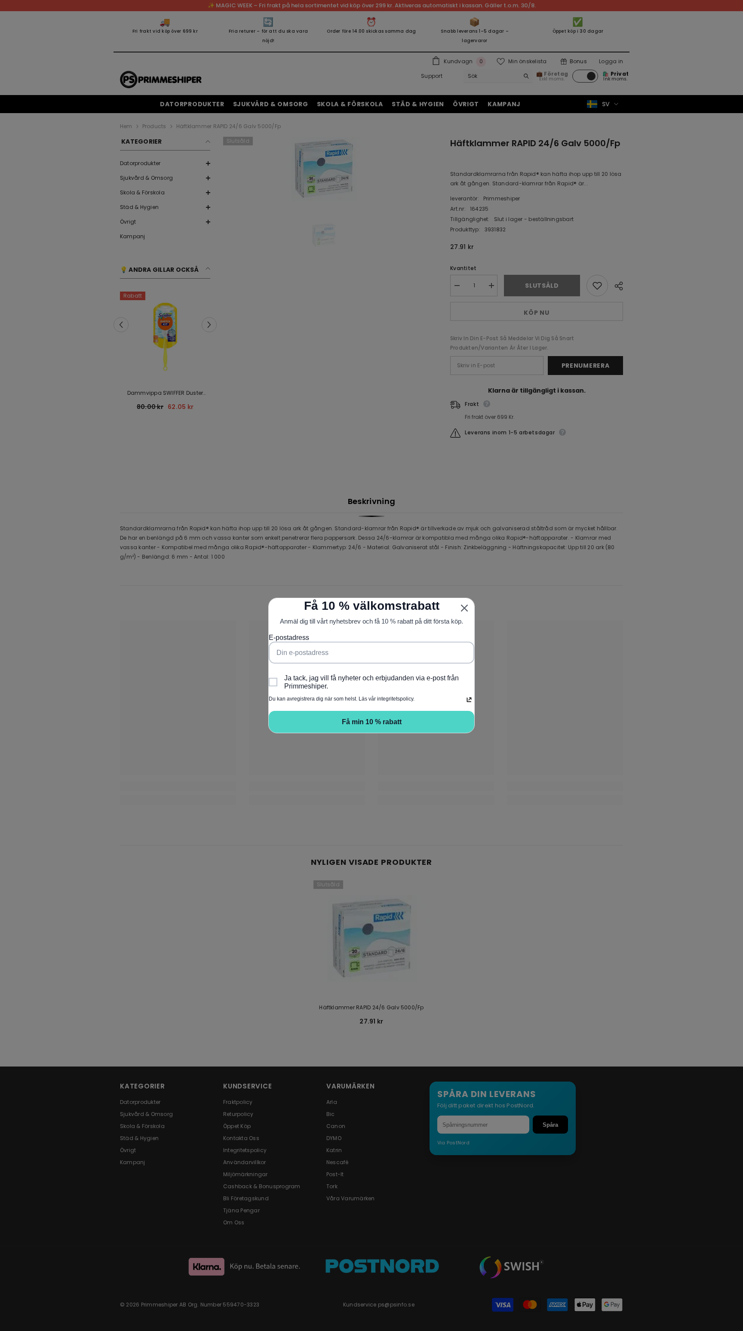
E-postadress (289, 637)
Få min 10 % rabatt (372, 721)
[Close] (464, 608)
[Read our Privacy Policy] (469, 700)
